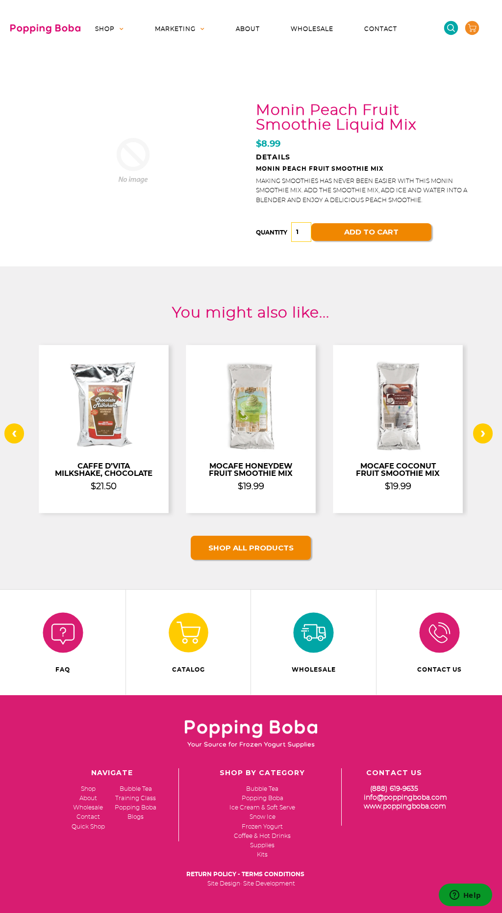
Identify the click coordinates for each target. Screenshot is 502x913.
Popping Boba (262, 798)
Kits (262, 855)
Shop (105, 29)
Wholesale (312, 29)
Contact (380, 29)
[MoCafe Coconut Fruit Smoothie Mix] (398, 450)
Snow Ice (263, 817)
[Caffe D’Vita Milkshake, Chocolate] (104, 450)
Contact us (439, 670)
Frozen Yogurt (262, 827)
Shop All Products (251, 547)
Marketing (175, 29)
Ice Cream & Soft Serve (262, 807)
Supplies (262, 845)
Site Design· (224, 884)
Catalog (188, 670)
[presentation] (14, 433)
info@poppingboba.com (405, 797)
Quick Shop (88, 827)
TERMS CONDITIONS (273, 874)
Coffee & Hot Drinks (262, 836)
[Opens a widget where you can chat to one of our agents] (465, 896)
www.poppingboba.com (405, 806)
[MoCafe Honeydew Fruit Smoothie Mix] (251, 450)
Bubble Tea (262, 789)
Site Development (269, 884)
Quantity (271, 232)
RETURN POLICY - (213, 874)
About (248, 29)
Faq (62, 670)
